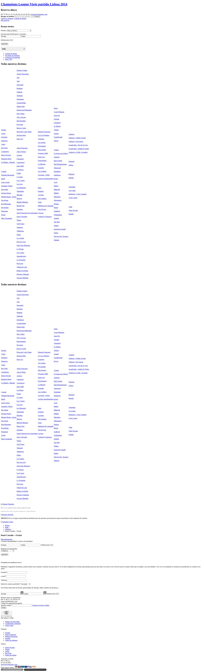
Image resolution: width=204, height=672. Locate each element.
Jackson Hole (21, 135)
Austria (56, 150)
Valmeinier (20, 191)
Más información (6, 539)
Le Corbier (20, 238)
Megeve (19, 198)
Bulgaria (71, 174)
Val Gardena (42, 198)
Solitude (19, 92)
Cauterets (41, 139)
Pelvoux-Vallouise (23, 274)
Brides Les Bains (22, 271)
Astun (3, 144)
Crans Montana (59, 112)
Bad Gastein (58, 161)
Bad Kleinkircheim (60, 164)
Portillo (71, 214)
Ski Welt (57, 222)
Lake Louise (5, 182)
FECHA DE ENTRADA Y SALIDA (13, 34)
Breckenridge (21, 121)
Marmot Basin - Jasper (8, 197)
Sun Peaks (4, 200)
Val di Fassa (42, 209)
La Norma (20, 249)
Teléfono (4, 580)
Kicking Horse (6, 193)
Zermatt (56, 119)
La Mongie (41, 164)
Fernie (3, 215)
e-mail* (3, 576)
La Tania (20, 177)
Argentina (72, 187)
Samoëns (20, 209)
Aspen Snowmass (23, 74)
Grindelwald (58, 137)
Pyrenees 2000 (43, 153)
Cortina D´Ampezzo (45, 216)
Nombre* (4, 572)
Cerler (3, 133)
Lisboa (71, 165)
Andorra (71, 134)
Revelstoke (5, 207)
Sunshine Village (7, 186)
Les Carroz (20, 253)
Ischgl (56, 179)
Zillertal (56, 240)
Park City (20, 139)
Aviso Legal (9, 625)
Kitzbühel (57, 171)
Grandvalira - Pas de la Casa (78, 145)
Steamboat (20, 99)
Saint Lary (41, 157)
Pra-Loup (20, 263)
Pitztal (56, 207)
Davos (56, 141)
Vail (18, 78)
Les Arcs (20, 184)
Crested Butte (21, 103)
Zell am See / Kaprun (61, 236)
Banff (3, 179)
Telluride (20, 96)
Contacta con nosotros (12, 57)
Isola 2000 (20, 166)
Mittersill (57, 189)
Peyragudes (42, 146)
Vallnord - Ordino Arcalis (77, 138)
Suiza (56, 108)
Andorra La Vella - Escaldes (78, 152)
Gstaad (56, 133)
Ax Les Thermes (43, 135)
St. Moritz (57, 126)
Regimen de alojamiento (9, 549)
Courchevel (20, 162)
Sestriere (41, 191)
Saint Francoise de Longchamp (27, 213)
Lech (55, 182)
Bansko (71, 178)
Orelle (19, 173)
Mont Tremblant (6, 218)
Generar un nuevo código (40, 605)
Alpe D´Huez (21, 152)
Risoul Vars (20, 206)
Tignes (19, 220)
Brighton (20, 88)
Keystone (20, 124)
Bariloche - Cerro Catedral (77, 194)
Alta (18, 81)
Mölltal (56, 193)
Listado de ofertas (20, 18)
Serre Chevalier (22, 216)
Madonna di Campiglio (45, 206)
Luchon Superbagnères (45, 179)
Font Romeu (42, 160)
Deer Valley (21, 114)
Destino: (3, 30)
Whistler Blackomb (7, 175)
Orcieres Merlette (22, 278)
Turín (40, 202)
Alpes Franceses (22, 148)
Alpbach (57, 157)
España (3, 130)
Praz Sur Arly (21, 242)
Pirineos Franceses (44, 132)
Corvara (40, 213)
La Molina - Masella (8, 162)
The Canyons (21, 117)
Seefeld (56, 218)
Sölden (56, 226)
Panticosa (4, 141)
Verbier (56, 130)
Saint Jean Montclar (23, 245)
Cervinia (41, 195)
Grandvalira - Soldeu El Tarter (79, 149)
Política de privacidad (12, 622)
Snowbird (20, 85)
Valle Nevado (73, 210)
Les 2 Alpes (21, 180)
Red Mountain (6, 204)
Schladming (58, 215)
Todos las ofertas (10, 655)
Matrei (56, 186)
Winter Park (21, 106)
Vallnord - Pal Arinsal (76, 141)
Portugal (71, 161)
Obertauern (57, 200)
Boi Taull (4, 148)
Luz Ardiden (42, 171)
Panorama (4, 211)
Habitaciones (5, 40)
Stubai (56, 233)
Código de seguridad (8, 603)
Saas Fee (57, 115)
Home (7, 525)
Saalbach (57, 211)
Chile (70, 207)
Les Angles (41, 142)
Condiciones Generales (13, 623)
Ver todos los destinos (12, 55)
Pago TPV (8, 59)
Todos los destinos (7, 18)
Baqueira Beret (6, 159)
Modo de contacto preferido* (10, 584)
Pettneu (56, 204)
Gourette (41, 168)
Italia (4, 49)
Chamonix (20, 159)
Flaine (19, 235)
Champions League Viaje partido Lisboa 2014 (34, 4)
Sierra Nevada (6, 155)
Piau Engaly (42, 150)
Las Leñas (72, 190)
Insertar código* (6, 605)
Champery (57, 123)
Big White (4, 189)
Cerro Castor (73, 198)
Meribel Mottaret (22, 202)
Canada (3, 171)
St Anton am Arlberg (61, 153)
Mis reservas (5, 20)
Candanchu (5, 151)
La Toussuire (21, 260)
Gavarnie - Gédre (44, 175)
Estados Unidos (22, 70)
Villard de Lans (22, 267)
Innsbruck (57, 175)
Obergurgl (57, 168)
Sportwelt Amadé (60, 229)
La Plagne (20, 170)
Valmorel (20, 227)
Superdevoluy (21, 256)
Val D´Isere (20, 224)
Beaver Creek (21, 128)
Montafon (57, 197)
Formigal (4, 137)
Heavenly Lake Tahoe (24, 132)
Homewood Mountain (24, 110)
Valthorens (20, 231)
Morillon (20, 195)
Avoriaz (19, 155)
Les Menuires (21, 188)
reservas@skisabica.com (39, 14)
